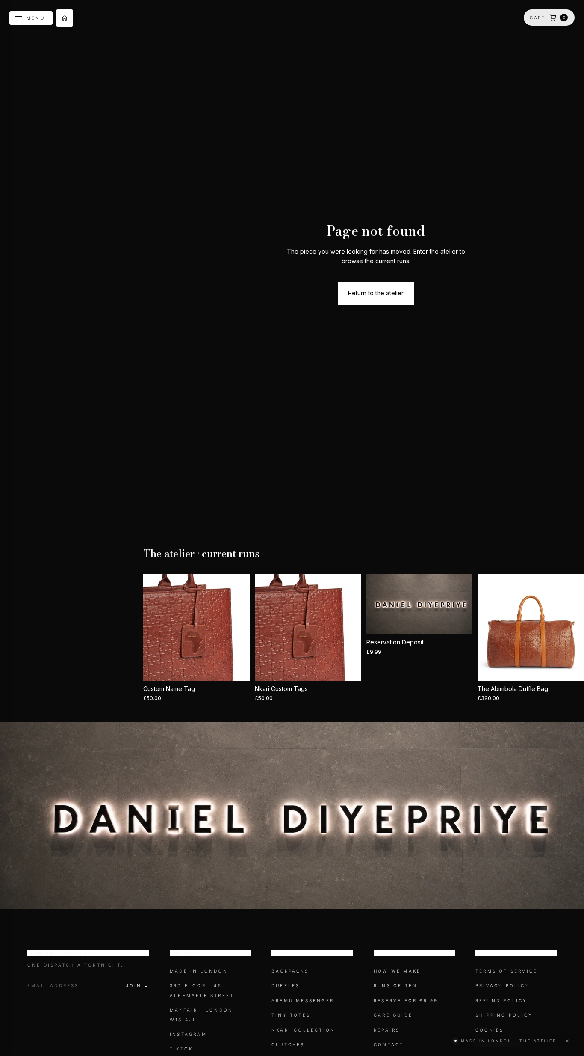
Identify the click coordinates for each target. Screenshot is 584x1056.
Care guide (393, 1014)
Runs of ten (395, 985)
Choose (243, 667)
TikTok (181, 1048)
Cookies (489, 1029)
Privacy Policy (502, 985)
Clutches (288, 1044)
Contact (389, 1044)
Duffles (285, 985)
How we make (397, 970)
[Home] (64, 18)
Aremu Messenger (302, 1000)
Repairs (387, 1029)
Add (355, 667)
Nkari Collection (303, 1029)
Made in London (199, 970)
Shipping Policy (504, 1014)
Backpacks (290, 970)
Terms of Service (506, 970)
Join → (137, 985)
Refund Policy (501, 1000)
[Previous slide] (152, 627)
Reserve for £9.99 (406, 1000)
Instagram (188, 1034)
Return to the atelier (376, 293)
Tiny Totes (290, 1014)
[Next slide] (240, 627)
